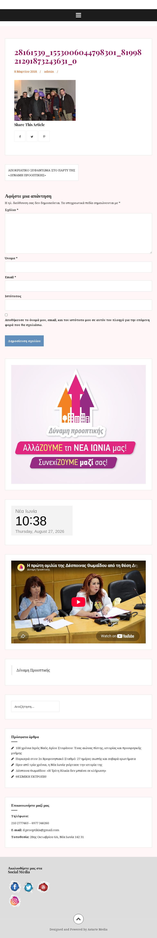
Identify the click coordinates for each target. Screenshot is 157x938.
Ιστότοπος (13, 296)
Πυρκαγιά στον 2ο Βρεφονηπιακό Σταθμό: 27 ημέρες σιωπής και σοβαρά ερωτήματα (76, 759)
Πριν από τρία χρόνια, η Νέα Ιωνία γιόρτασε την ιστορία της (59, 765)
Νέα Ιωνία (26, 511)
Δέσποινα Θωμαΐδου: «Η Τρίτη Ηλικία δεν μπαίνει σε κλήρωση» (61, 770)
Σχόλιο (11, 210)
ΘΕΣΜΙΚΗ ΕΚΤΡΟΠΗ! (31, 776)
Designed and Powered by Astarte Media (79, 929)
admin (49, 71)
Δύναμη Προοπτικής (33, 670)
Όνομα (11, 258)
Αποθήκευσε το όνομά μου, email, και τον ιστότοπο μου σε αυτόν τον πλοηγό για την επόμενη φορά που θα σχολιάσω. (77, 322)
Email (10, 277)
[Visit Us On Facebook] (15, 887)
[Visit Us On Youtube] (43, 887)
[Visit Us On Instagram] (15, 900)
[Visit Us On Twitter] (29, 887)
